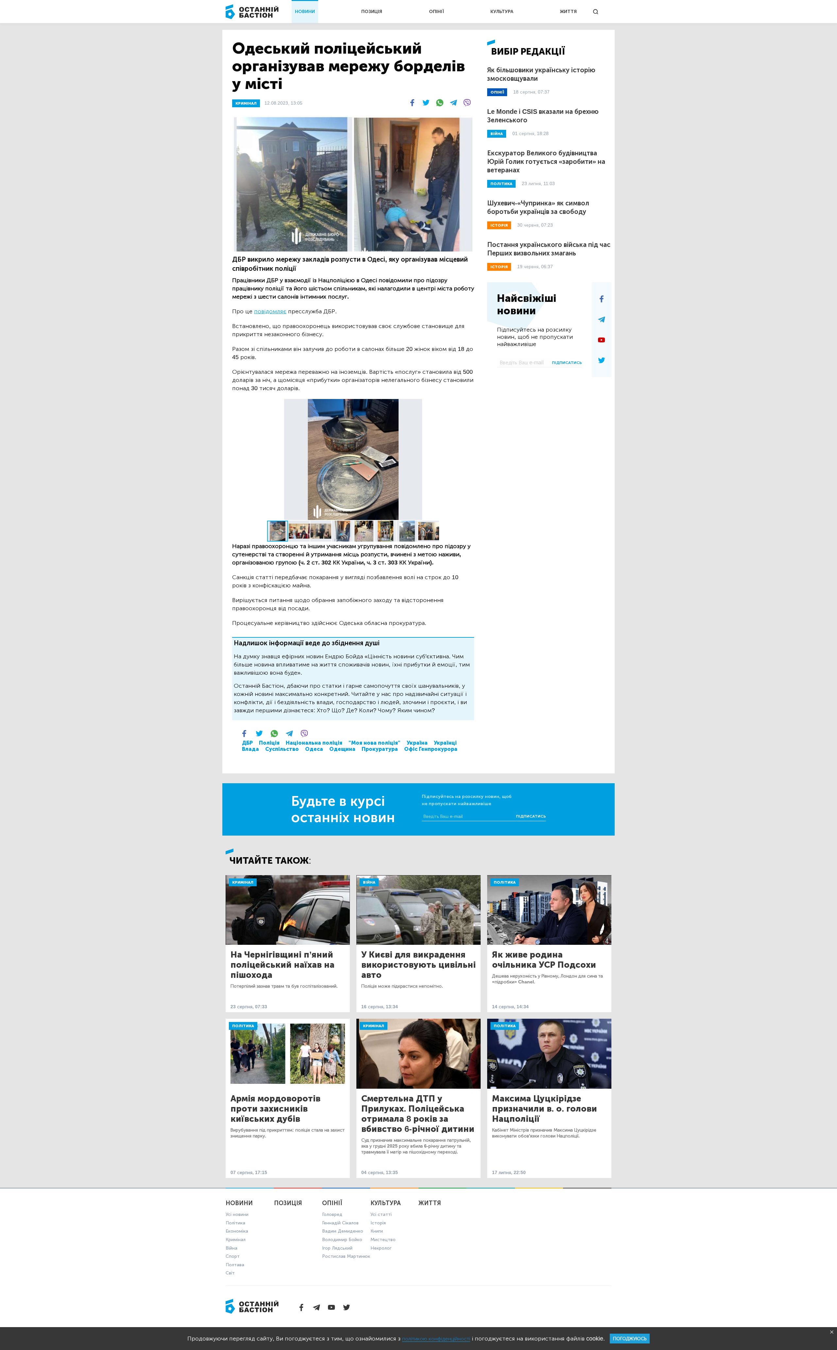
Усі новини (237, 1214)
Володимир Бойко (342, 1239)
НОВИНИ (305, 11)
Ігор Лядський (337, 1248)
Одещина (342, 749)
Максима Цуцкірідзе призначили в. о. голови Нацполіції (544, 1109)
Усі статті (381, 1214)
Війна (369, 882)
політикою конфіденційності (436, 1339)
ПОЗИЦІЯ (371, 11)
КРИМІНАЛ (246, 103)
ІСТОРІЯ (499, 225)
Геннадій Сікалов (340, 1223)
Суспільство (282, 749)
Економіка (237, 1231)
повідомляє (270, 311)
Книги (376, 1231)
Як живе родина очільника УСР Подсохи (544, 960)
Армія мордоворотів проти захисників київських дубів (275, 1109)
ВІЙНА (496, 133)
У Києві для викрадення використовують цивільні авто (418, 965)
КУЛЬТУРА (501, 11)
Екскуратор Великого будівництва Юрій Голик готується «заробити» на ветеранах (546, 161)
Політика (505, 882)
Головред (332, 1214)
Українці (445, 743)
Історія (378, 1223)
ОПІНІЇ (436, 11)
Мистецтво (383, 1239)
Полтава (235, 1265)
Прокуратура (380, 749)
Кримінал (242, 882)
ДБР (247, 743)
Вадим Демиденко (342, 1231)
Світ (230, 1273)
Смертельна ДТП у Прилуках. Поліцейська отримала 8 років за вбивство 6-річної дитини (417, 1114)
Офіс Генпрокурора (430, 749)
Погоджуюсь (629, 1338)
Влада (250, 749)
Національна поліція (314, 743)
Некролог (380, 1248)
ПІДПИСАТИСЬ (567, 362)
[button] (468, 405)
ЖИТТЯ (568, 11)
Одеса (314, 749)
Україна (417, 743)
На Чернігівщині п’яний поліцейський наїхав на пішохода (282, 965)
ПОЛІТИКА (501, 184)
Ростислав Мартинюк (346, 1256)
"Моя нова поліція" (375, 743)
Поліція (269, 743)
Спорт (233, 1256)
